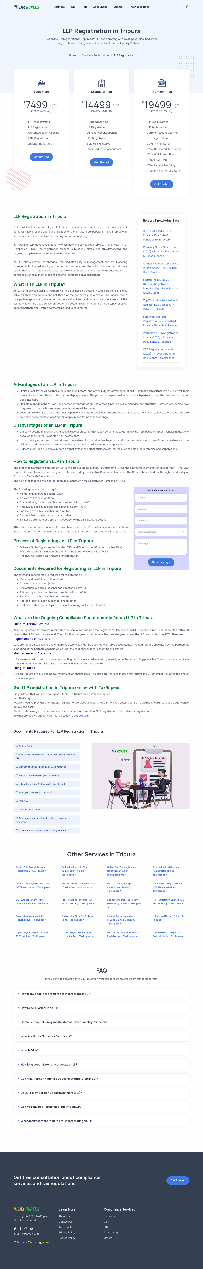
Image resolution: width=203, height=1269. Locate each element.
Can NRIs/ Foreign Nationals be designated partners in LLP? (59, 1078)
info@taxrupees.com (26, 1233)
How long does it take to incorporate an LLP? (50, 1064)
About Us (64, 1216)
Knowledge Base (139, 7)
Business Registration (95, 55)
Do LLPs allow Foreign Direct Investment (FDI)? (51, 1093)
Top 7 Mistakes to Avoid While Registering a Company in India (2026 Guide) (161, 305)
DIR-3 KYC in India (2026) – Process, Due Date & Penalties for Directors (159, 235)
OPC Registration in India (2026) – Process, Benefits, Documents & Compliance (159, 354)
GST (73, 7)
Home (72, 55)
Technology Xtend (39, 1242)
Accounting (100, 7)
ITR (85, 7)
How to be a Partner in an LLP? (40, 1008)
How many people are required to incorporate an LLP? (56, 994)
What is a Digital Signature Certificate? (46, 1036)
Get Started (41, 157)
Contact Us (65, 1221)
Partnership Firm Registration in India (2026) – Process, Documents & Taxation (160, 337)
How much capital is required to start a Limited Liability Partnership (64, 1022)
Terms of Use (67, 1227)
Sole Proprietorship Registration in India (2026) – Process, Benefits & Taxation (160, 321)
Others (118, 7)
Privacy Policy (67, 1232)
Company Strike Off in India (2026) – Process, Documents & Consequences (161, 251)
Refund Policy (67, 1238)
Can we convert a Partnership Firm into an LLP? (51, 1107)
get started (81, 715)
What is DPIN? (30, 1050)
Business (59, 7)
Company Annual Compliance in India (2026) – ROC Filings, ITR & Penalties (160, 268)
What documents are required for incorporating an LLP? (57, 1121)
